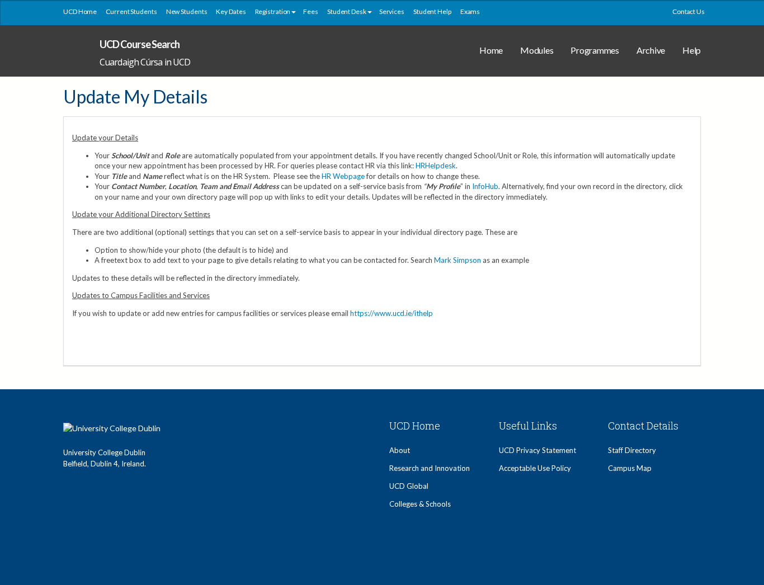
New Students (186, 11)
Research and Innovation (429, 468)
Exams (470, 11)
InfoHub (485, 186)
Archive (650, 50)
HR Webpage (343, 176)
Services (391, 11)
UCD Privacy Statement (537, 450)
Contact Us (688, 11)
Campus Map (630, 468)
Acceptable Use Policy (535, 468)
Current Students (131, 11)
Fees (310, 11)
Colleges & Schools (420, 503)
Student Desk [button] (346, 11)
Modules (536, 50)
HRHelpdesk (436, 165)
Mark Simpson (457, 260)
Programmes (594, 50)
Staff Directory (632, 450)
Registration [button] (273, 11)
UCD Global (408, 486)
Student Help (432, 11)
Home (491, 50)
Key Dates (231, 11)
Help (691, 50)
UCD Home (80, 11)
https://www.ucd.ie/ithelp (391, 313)
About (399, 450)
